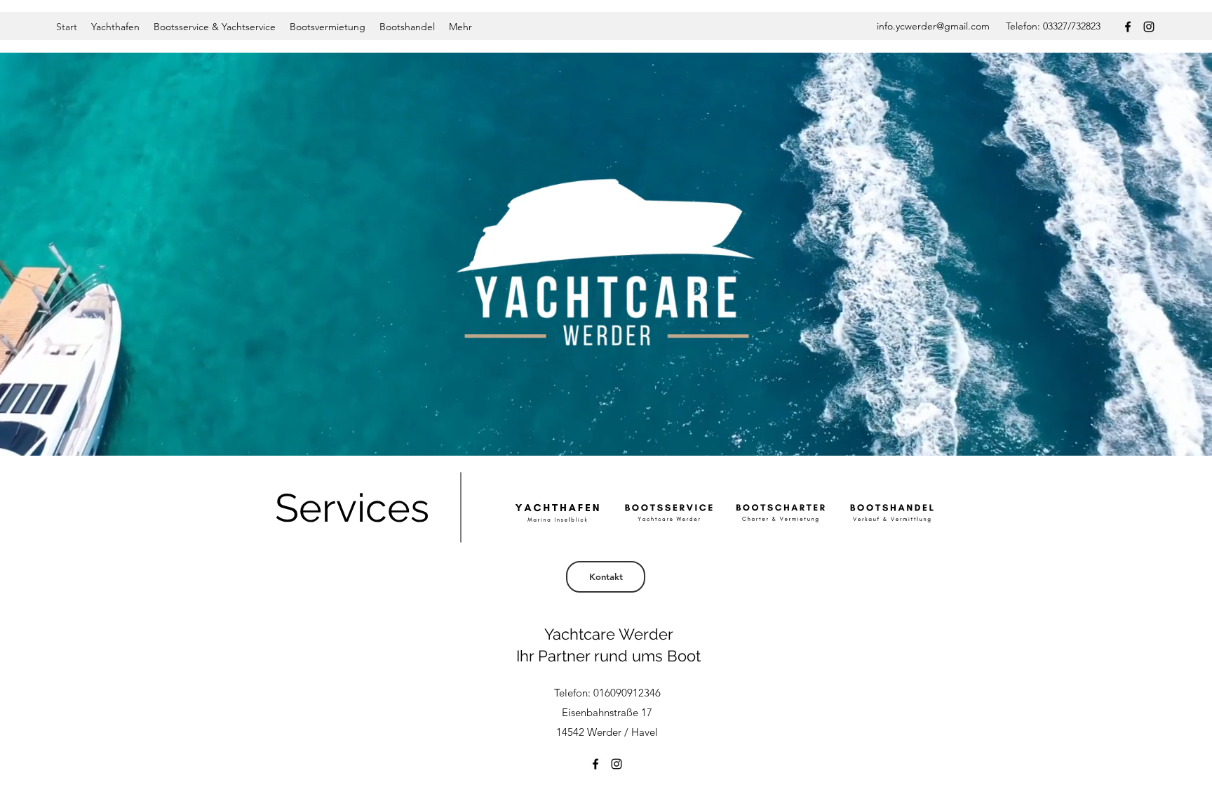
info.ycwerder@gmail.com (933, 26)
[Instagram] (1149, 27)
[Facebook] (1128, 27)
